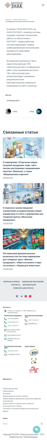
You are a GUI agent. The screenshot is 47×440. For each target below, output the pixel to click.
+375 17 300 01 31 (33, 320)
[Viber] (17, 296)
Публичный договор (10, 388)
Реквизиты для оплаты (23, 288)
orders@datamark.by (13, 354)
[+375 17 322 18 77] (5, 326)
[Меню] (43, 5)
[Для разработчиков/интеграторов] (5, 330)
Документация (29, 285)
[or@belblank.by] (26, 324)
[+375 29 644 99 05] (5, 319)
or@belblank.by (32, 323)
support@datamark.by (14, 335)
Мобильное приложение (33, 282)
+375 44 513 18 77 (12, 351)
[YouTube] (30, 296)
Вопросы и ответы (12, 282)
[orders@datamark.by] (5, 354)
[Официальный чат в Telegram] (5, 339)
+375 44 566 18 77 (13, 322)
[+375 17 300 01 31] (26, 320)
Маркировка (13, 100)
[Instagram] (26, 296)
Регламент (7, 394)
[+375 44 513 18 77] (5, 351)
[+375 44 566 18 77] (5, 322)
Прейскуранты (8, 391)
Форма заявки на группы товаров (15, 396)
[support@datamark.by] (5, 335)
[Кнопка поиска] (41, 423)
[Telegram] (21, 296)
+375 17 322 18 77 (12, 325)
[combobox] (21, 423)
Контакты (15, 285)
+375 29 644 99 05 (13, 318)
